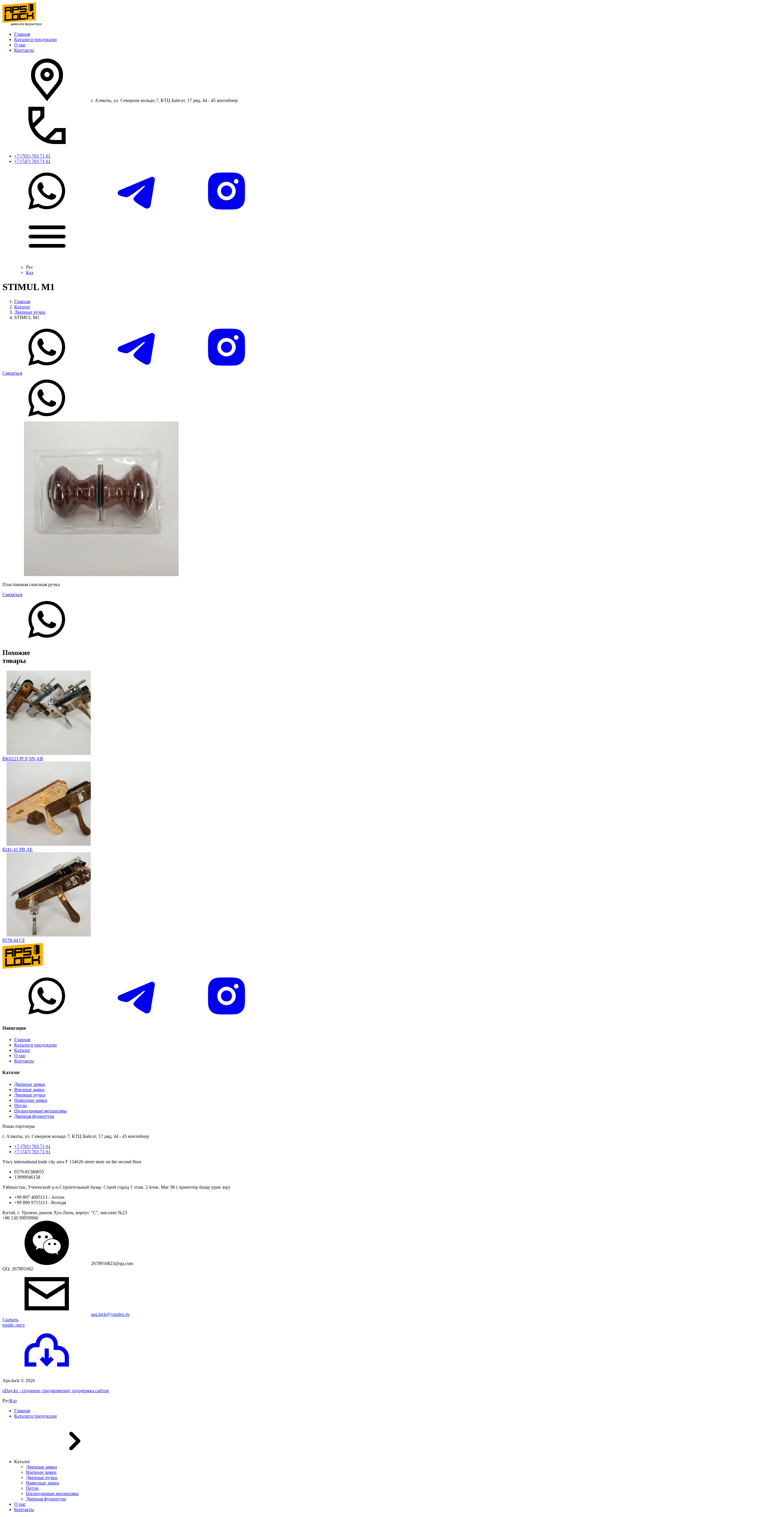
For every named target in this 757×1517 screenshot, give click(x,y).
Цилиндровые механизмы (40, 1110)
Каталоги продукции (35, 39)
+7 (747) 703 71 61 (32, 161)
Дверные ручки (30, 312)
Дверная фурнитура (34, 1116)
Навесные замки (30, 1100)
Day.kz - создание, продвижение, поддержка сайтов (55, 1390)
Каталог (22, 306)
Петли (20, 1105)
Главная (22, 34)
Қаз (29, 272)
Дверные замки (29, 1084)
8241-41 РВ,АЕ (17, 849)
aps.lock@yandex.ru (110, 1314)
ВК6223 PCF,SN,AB (22, 758)
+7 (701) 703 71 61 (32, 156)
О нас (20, 44)
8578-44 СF (13, 940)
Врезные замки (29, 1089)
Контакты (24, 50)
